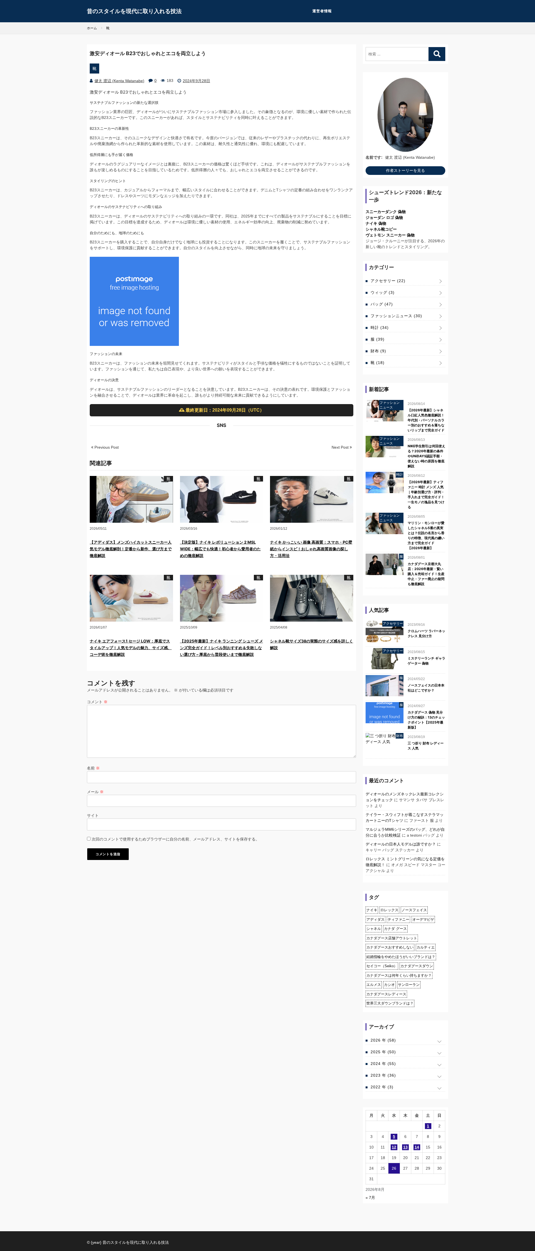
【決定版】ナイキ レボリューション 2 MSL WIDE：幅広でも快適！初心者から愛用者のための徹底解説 (220, 549)
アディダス (375, 919)
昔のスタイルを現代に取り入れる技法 (134, 11)
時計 (380, 327)
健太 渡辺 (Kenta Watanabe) (119, 81)
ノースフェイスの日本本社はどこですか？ (426, 687)
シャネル (373, 929)
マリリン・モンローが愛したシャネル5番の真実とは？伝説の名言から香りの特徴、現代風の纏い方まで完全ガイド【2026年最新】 (426, 535)
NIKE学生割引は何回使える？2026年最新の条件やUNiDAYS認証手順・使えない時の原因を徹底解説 (426, 456)
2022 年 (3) (382, 1087)
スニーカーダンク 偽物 (386, 211)
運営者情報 (322, 11)
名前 (93, 768)
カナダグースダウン (416, 966)
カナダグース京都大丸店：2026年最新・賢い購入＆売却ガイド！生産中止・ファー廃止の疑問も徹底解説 (426, 574)
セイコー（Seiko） (381, 966)
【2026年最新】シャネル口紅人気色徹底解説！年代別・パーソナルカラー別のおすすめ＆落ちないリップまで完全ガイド (426, 420)
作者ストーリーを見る (405, 170)
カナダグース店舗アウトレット (391, 938)
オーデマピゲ (423, 919)
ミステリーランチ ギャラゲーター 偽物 (426, 660)
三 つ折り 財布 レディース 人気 (426, 745)
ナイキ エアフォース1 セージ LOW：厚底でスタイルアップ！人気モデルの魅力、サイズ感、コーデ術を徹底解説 (131, 648)
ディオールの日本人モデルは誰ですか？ (401, 844)
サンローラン (409, 985)
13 (405, 1147)
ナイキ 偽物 (376, 223)
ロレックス (389, 910)
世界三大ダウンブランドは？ (390, 1003)
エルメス (373, 985)
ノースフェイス (414, 910)
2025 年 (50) (383, 1052)
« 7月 (370, 1197)
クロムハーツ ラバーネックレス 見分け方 (426, 633)
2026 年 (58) (383, 1040)
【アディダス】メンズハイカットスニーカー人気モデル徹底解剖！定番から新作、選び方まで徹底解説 (131, 549)
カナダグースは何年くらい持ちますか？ (399, 975)
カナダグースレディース (386, 994)
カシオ (389, 985)
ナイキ (371, 910)
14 (417, 1147)
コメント (97, 702)
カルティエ (426, 947)
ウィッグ (383, 292)
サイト (93, 815)
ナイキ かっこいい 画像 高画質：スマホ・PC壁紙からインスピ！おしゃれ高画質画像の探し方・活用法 (311, 549)
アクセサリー (388, 280)
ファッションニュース (396, 316)
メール (95, 792)
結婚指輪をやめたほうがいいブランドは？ (400, 957)
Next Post (341, 447)
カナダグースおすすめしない (390, 947)
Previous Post (106, 447)
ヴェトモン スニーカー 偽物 (390, 235)
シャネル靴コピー (381, 229)
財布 (378, 351)
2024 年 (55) (383, 1063)
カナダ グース (395, 929)
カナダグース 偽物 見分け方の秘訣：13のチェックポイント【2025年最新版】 (426, 719)
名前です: (374, 157)
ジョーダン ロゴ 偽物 (384, 217)
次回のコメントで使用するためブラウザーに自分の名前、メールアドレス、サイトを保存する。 (175, 839)
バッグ (382, 304)
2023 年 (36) (383, 1075)
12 (394, 1147)
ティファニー (398, 919)
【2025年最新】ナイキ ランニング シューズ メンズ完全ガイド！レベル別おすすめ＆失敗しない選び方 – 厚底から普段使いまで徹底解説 (221, 648)
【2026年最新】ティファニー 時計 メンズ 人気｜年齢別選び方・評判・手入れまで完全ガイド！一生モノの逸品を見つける (426, 494)
